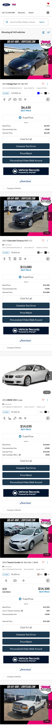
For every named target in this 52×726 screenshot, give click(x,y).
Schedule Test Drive (26, 146)
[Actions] (47, 84)
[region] (26, 129)
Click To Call (26, 139)
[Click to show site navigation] (48, 13)
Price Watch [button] (26, 153)
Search (41, 22)
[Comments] (48, 99)
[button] (8, 12)
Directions (21, 13)
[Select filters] (43, 32)
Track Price (27, 117)
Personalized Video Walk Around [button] (26, 160)
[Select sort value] (48, 32)
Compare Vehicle (14, 188)
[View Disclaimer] (25, 99)
